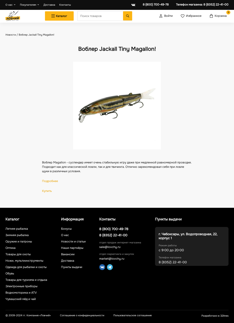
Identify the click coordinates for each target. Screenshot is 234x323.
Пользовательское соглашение (132, 315)
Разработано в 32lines (215, 315)
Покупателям (28, 4)
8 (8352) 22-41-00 (202, 4)
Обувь (9, 273)
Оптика (10, 248)
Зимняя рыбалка (17, 235)
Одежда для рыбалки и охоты (26, 267)
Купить (47, 191)
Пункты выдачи (71, 267)
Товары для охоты (18, 254)
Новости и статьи (73, 241)
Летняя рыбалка (16, 229)
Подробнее (50, 181)
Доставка (49, 4)
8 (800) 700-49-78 (156, 4)
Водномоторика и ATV (21, 293)
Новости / (12, 34)
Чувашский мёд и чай (20, 299)
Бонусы (66, 229)
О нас (9, 4)
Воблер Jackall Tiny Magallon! (36, 34)
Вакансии (68, 254)
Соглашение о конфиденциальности (82, 315)
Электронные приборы (21, 286)
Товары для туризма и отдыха (26, 280)
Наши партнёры (72, 248)
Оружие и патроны (18, 241)
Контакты (65, 4)
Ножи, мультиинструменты (24, 261)
